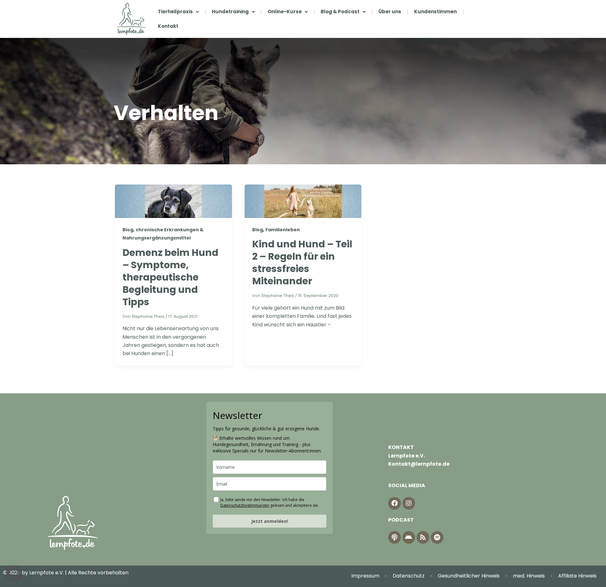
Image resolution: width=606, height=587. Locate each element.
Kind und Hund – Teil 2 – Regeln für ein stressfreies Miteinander (302, 262)
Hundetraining (230, 11)
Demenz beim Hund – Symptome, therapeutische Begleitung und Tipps (170, 277)
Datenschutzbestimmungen (244, 505)
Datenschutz (409, 575)
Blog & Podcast (340, 11)
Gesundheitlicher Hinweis (469, 575)
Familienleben (282, 230)
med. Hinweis (529, 575)
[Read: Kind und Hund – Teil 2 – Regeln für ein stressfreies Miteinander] (303, 200)
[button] (14, 573)
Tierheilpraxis (175, 11)
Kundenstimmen (435, 11)
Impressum (365, 575)
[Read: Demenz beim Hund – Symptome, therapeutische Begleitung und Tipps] (173, 200)
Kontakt (168, 26)
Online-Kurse (285, 11)
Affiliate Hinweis (577, 575)
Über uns (389, 11)
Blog (127, 230)
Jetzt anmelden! (269, 521)
